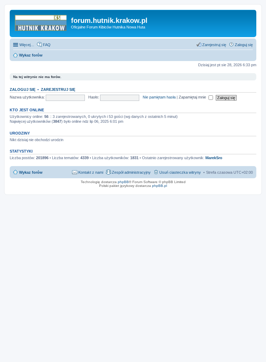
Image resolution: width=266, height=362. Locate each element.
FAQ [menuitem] (47, 45)
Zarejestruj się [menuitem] (214, 45)
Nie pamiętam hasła (159, 97)
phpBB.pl (159, 186)
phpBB (123, 182)
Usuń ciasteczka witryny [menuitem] (180, 172)
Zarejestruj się (58, 89)
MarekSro (213, 158)
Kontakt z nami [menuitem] (90, 172)
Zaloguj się (22, 89)
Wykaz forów (31, 172)
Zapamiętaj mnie (193, 97)
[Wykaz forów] (41, 22)
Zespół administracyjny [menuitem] (131, 172)
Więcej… (26, 45)
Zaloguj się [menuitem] (244, 45)
